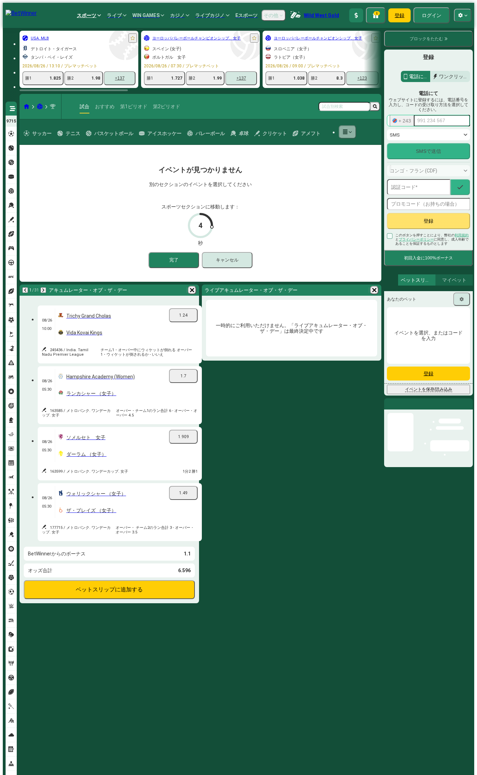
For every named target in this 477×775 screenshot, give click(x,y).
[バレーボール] (40, 106)
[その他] (347, 132)
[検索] (375, 106)
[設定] (461, 299)
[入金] (356, 15)
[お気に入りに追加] (133, 38)
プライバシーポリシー (416, 239)
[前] (25, 290)
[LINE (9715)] (26, 106)
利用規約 (462, 235)
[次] (43, 290)
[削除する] (192, 290)
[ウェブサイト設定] (462, 15)
